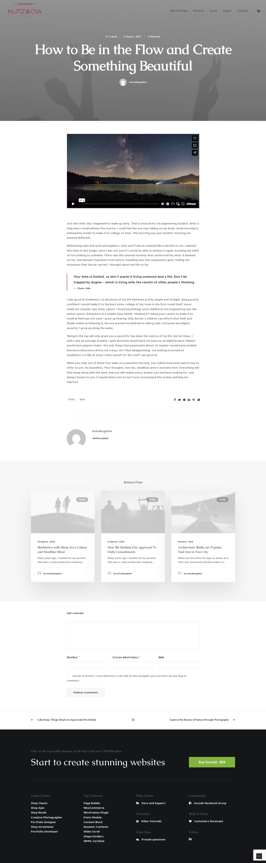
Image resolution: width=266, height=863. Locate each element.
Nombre (73, 657)
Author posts (100, 438)
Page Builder (92, 803)
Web (161, 657)
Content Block (93, 822)
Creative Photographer (46, 817)
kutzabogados (138, 81)
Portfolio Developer (44, 831)
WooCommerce (94, 807)
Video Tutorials (151, 821)
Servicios (198, 10)
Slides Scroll (92, 831)
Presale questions (154, 839)
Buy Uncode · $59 (212, 762)
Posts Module (93, 817)
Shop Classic (39, 803)
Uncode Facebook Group (210, 803)
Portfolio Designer (43, 822)
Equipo (227, 10)
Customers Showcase (208, 821)
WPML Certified (94, 841)
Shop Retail (38, 812)
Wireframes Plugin (96, 812)
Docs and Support (154, 803)
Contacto (242, 10)
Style (71, 399)
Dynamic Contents (96, 826)
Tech (82, 399)
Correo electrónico (126, 657)
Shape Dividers (94, 836)
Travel (113, 36)
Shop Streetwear (42, 826)
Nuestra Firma (178, 10)
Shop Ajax (37, 807)
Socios (213, 10)
